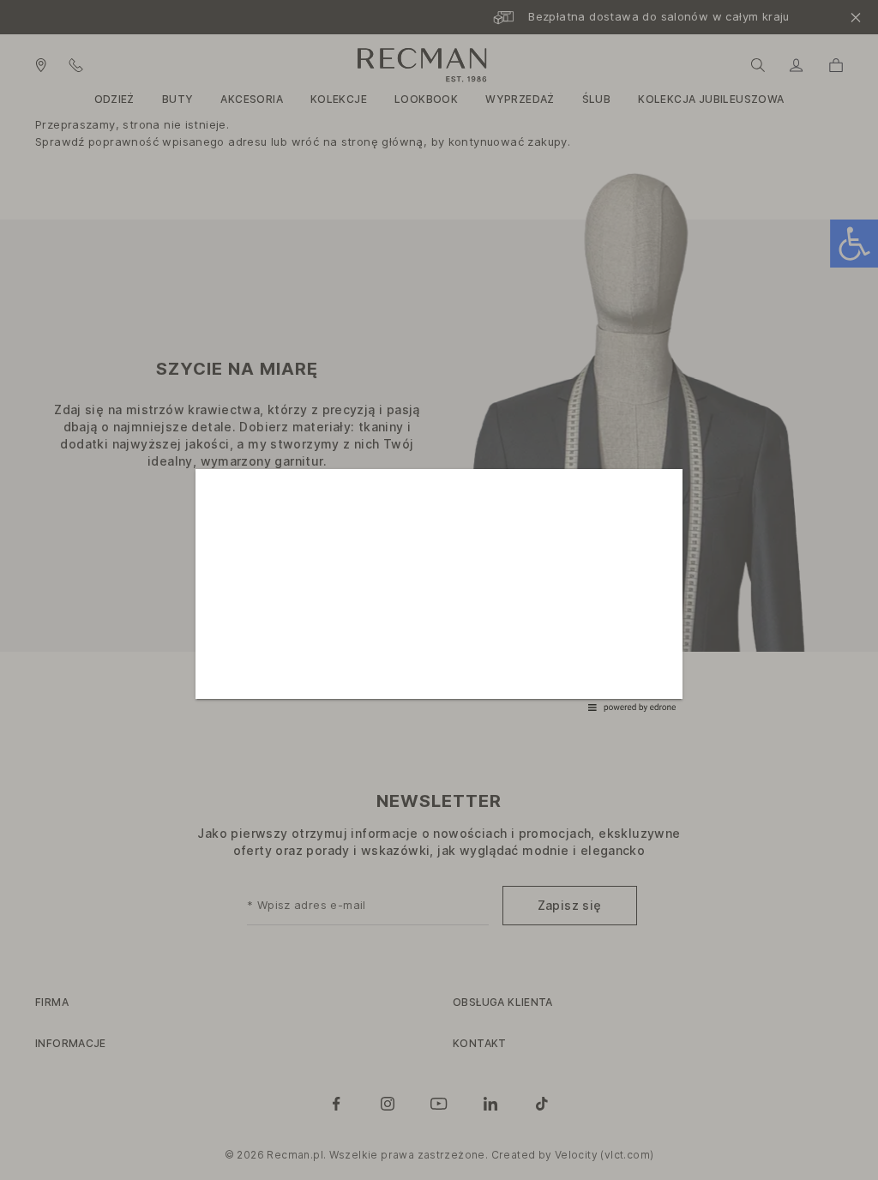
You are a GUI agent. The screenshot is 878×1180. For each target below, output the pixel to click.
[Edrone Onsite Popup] (439, 590)
